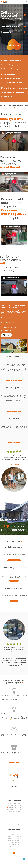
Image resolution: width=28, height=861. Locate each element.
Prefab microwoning (14, 824)
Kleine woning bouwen (14, 817)
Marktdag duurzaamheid (14, 793)
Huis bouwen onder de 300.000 (14, 840)
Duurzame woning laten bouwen (14, 813)
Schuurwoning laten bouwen (14, 807)
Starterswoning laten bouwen (14, 803)
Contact (14, 601)
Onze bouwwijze (14, 442)
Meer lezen (14, 762)
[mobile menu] (26, 2)
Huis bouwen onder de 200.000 (14, 836)
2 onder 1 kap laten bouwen (14, 811)
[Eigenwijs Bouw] (3, 2)
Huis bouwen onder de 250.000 (14, 838)
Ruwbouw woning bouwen (14, 822)
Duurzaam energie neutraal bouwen (14, 832)
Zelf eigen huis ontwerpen (14, 844)
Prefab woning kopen (14, 834)
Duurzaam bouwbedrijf (14, 842)
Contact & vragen (14, 795)
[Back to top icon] (14, 853)
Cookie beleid (14, 791)
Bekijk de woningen (14, 560)
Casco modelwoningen (14, 380)
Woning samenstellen (14, 411)
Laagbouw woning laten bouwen (14, 809)
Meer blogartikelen (14, 846)
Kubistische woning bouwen (14, 815)
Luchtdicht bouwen (14, 819)
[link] (14, 44)
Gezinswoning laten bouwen (14, 805)
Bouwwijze (14, 580)
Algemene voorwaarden (14, 789)
